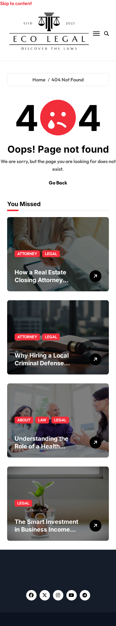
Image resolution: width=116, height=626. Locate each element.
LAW (42, 420)
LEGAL (51, 253)
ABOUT (23, 420)
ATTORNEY (27, 253)
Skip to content (16, 3)
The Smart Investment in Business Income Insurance (46, 529)
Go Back (58, 183)
